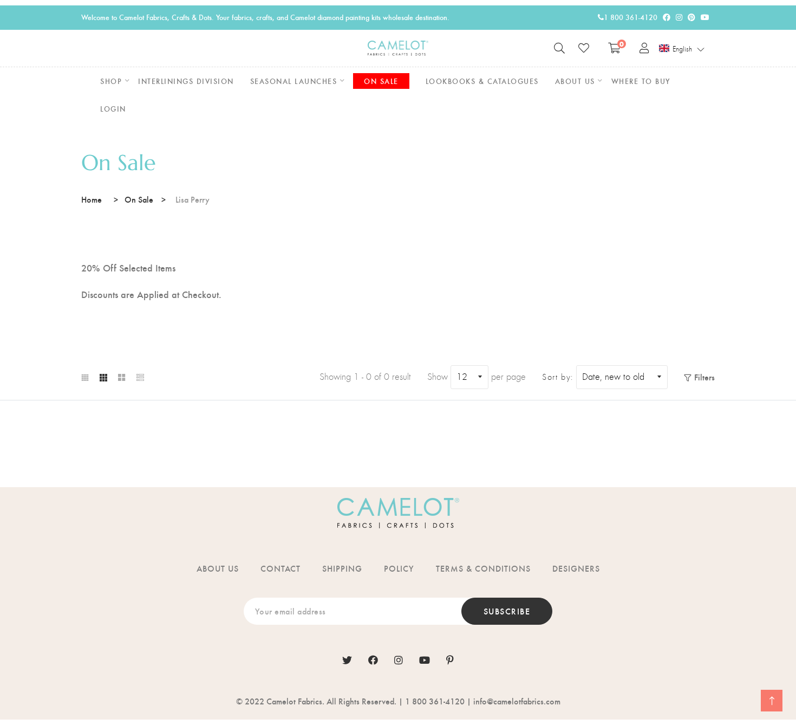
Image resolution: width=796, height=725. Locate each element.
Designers (576, 568)
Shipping (342, 568)
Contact (280, 568)
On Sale (139, 199)
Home (91, 199)
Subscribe (507, 611)
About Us (218, 568)
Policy (399, 568)
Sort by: (557, 377)
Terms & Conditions (483, 568)
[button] (682, 49)
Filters (704, 377)
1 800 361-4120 (630, 17)
